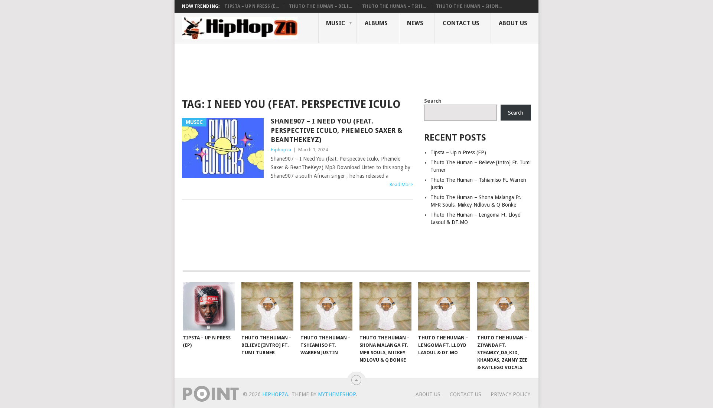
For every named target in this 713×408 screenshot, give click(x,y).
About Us (513, 23)
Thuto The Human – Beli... (320, 6)
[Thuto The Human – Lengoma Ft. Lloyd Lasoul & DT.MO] (444, 306)
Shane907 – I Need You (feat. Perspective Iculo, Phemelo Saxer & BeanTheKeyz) (336, 130)
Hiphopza (281, 149)
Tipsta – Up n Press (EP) (458, 152)
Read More (401, 184)
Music (335, 23)
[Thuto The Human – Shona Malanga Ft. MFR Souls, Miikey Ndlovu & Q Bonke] (385, 306)
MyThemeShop (337, 394)
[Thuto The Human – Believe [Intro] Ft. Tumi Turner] (267, 306)
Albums (376, 23)
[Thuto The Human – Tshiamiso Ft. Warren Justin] (326, 306)
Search (433, 101)
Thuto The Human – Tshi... (394, 6)
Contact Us (461, 23)
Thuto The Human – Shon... (469, 6)
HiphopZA (275, 394)
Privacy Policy (510, 394)
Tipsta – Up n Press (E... (251, 6)
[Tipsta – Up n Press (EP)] (209, 306)
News (415, 23)
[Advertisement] (317, 69)
